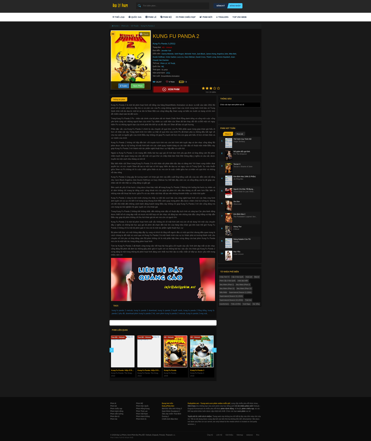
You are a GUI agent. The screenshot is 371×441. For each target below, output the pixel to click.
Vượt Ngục (246, 304)
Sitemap (240, 435)
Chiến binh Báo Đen (170, 419)
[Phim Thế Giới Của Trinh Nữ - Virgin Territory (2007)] (229, 143)
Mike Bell (232, 54)
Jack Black (201, 54)
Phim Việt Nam (142, 414)
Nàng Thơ (237, 227)
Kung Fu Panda (170, 370)
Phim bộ (240, 134)
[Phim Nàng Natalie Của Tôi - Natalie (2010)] (229, 243)
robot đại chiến (243, 281)
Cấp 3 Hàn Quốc (237, 277)
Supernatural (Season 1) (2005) (240, 292)
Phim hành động (116, 411)
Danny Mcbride (168, 54)
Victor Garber (171, 57)
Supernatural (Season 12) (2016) (231, 300)
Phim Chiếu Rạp (186, 17)
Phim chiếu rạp (116, 409)
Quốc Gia (136, 17)
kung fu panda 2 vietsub (122, 310)
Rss (257, 435)
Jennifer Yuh (166, 51)
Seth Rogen (179, 54)
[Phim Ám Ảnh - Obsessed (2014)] (229, 205)
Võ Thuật (171, 63)
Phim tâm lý (114, 416)
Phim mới (207, 17)
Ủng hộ (210, 435)
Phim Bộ (167, 17)
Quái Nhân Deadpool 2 (171, 411)
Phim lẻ (228, 134)
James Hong (211, 54)
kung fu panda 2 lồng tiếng (195, 310)
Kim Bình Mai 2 (239, 214)
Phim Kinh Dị (141, 419)
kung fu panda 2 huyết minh (170, 310)
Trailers (223, 17)
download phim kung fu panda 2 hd (140, 313)
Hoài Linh (249, 277)
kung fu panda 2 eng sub (196, 313)
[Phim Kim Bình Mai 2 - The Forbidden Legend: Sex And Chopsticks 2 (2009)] (229, 218)
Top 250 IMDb (239, 17)
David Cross (200, 57)
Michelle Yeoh (190, 54)
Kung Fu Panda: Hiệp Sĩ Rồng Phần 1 (123, 370)
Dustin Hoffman (159, 57)
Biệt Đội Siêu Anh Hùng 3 (172, 409)
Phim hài (113, 419)
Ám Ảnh (236, 202)
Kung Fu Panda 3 (197, 370)
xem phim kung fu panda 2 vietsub (170, 313)
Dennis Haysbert (223, 57)
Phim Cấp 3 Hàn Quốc (227, 281)
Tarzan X (236, 164)
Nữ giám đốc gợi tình (241, 152)
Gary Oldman (189, 57)
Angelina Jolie (222, 54)
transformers (224, 304)
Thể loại (119, 17)
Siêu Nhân (223, 292)
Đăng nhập (235, 6)
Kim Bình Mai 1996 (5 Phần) (244, 177)
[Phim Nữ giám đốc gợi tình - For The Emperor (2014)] (229, 155)
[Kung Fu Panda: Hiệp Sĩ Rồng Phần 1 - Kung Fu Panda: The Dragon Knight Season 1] (122, 351)
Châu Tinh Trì (224, 277)
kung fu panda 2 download (145, 310)
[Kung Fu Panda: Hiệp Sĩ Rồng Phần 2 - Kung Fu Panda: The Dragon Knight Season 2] (149, 351)
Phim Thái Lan (142, 411)
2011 (168, 73)
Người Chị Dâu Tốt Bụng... (243, 189)
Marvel (256, 277)
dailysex (249, 435)
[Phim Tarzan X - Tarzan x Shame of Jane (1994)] (229, 168)
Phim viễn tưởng (116, 414)
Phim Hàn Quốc (142, 406)
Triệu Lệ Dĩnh (236, 304)
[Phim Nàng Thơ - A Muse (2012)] (229, 230)
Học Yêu (236, 252)
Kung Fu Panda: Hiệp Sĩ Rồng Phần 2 (149, 370)
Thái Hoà (248, 300)
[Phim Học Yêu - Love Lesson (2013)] (229, 256)
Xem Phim (138, 86)
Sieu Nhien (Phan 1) (227, 284)
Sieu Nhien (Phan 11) (227, 288)
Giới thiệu (229, 435)
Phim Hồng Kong (143, 409)
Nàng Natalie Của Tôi (242, 239)
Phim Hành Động (143, 416)
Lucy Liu (180, 57)
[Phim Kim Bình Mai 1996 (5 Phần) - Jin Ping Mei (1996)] (229, 180)
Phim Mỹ (139, 403)
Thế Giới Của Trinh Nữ (242, 139)
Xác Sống (256, 304)
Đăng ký (221, 6)
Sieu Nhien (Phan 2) (243, 284)
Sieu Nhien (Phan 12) (244, 288)
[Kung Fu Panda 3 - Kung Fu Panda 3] (202, 351)
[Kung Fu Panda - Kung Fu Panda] (175, 351)
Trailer (124, 86)
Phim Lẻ (152, 17)
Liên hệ (219, 435)
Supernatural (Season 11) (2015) (231, 296)
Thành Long (211, 57)
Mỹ (162, 67)
